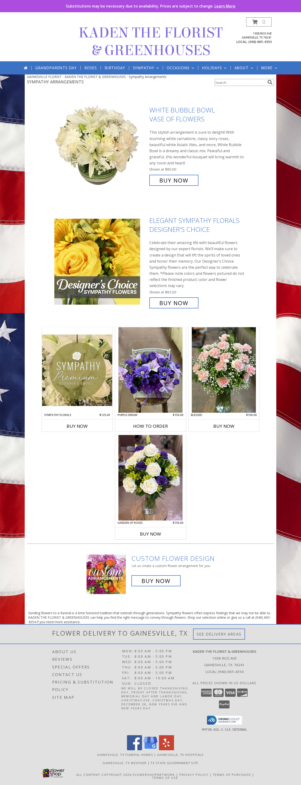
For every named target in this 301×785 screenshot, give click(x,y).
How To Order (150, 426)
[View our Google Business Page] (150, 749)
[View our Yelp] (166, 749)
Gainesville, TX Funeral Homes (125, 755)
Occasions (178, 67)
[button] (259, 22)
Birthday (115, 67)
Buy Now (173, 180)
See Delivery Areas (219, 634)
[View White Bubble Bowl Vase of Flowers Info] (100, 145)
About (241, 67)
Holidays (212, 67)
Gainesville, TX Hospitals (180, 755)
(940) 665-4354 (260, 41)
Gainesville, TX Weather (125, 763)
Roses (90, 67)
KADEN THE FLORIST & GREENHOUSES (151, 41)
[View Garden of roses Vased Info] (150, 478)
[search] (270, 82)
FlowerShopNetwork (154, 775)
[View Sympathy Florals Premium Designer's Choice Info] (77, 370)
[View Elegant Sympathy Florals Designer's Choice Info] (100, 262)
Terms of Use (165, 778)
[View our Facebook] (134, 749)
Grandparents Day (56, 67)
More (267, 67)
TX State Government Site (174, 763)
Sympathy (143, 67)
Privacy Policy (193, 775)
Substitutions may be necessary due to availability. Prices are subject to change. (150, 6)
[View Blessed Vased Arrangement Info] (224, 370)
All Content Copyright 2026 (104, 775)
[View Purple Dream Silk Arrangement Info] (150, 370)
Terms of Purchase (232, 775)
